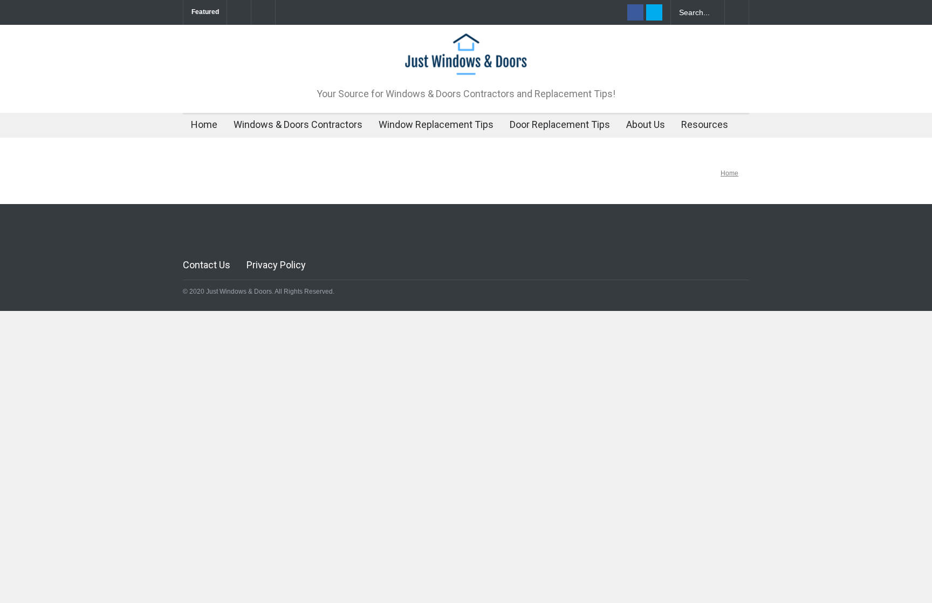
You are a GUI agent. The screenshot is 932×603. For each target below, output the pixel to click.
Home (204, 124)
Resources (704, 124)
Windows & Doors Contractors (298, 124)
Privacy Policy (276, 264)
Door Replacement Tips (560, 124)
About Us (645, 124)
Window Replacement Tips (436, 124)
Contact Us (206, 264)
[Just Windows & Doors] (466, 61)
